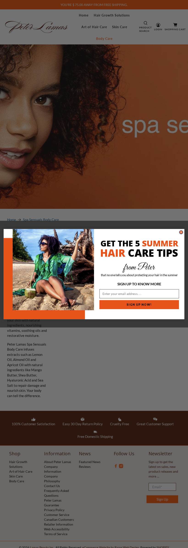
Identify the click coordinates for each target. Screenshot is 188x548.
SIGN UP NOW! (139, 304)
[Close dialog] (181, 232)
